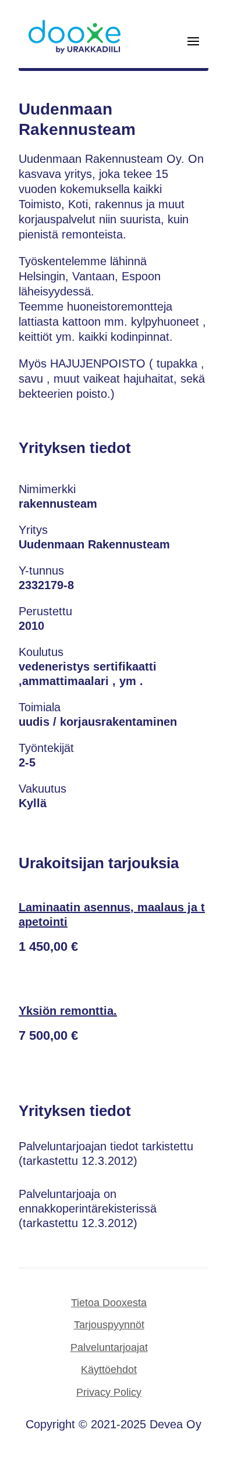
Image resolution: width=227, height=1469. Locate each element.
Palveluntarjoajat (109, 1347)
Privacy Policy (108, 1392)
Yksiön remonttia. (68, 1010)
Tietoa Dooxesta (109, 1302)
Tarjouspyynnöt (109, 1325)
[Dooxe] (74, 51)
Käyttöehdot (109, 1369)
